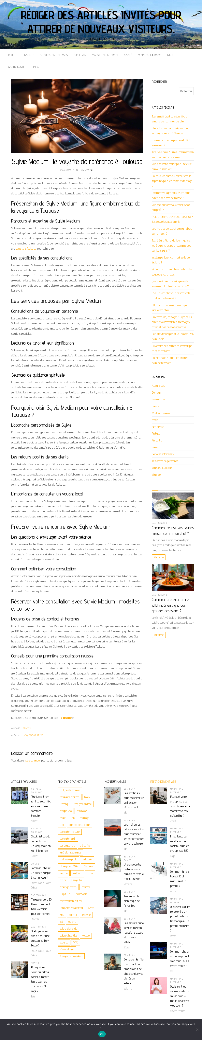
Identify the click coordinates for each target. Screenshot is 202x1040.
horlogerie (87, 859)
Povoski (89, 170)
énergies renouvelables (71, 956)
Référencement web (163, 781)
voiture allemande (68, 928)
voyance (64, 942)
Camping (64, 804)
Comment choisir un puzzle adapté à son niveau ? (40, 872)
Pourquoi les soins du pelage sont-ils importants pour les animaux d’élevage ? (172, 181)
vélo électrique (67, 949)
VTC (75, 942)
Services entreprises (54, 55)
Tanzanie (86, 914)
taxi (61, 921)
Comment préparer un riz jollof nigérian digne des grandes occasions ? (170, 605)
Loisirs (35, 67)
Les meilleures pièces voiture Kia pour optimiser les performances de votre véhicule (134, 834)
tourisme (72, 921)
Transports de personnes (165, 461)
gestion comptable (68, 859)
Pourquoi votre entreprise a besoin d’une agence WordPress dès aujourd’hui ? (180, 806)
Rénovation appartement (71, 907)
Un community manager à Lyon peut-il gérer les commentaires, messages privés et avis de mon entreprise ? (172, 322)
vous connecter (33, 760)
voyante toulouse (33, 735)
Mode (170, 55)
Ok (102, 1034)
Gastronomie (16, 67)
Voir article (159, 557)
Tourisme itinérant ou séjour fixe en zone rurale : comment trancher (41, 806)
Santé (91, 907)
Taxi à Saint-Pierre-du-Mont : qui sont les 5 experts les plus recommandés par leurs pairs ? (172, 245)
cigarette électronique (79, 824)
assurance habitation (69, 797)
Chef (62, 824)
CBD (73, 817)
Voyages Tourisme (149, 55)
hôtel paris (88, 866)
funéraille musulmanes (70, 852)
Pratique (28, 55)
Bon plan (80, 55)
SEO (62, 914)
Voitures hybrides (68, 935)
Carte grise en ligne (82, 804)
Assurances (158, 385)
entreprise (85, 845)
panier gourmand (68, 887)
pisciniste (86, 887)
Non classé (158, 427)
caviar (63, 817)
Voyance (27, 727)
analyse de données (70, 790)
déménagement (67, 845)
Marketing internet (105, 55)
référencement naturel (71, 901)
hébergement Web (69, 866)
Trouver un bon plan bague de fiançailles (132, 900)
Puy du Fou (65, 894)
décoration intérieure (69, 831)
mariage (63, 873)
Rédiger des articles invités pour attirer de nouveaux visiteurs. (101, 22)
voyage (86, 935)
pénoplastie (81, 894)
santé (128, 55)
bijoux (87, 797)
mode (90, 873)
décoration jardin (68, 838)
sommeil (73, 914)
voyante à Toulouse (26, 248)
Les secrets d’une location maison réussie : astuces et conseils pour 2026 (134, 932)
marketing (77, 873)
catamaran (82, 811)
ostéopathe (76, 880)
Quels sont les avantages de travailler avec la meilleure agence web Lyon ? (180, 996)
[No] (197, 1029)
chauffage (84, 817)
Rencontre (157, 440)
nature (63, 880)
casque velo (66, 811)
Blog (11, 55)
